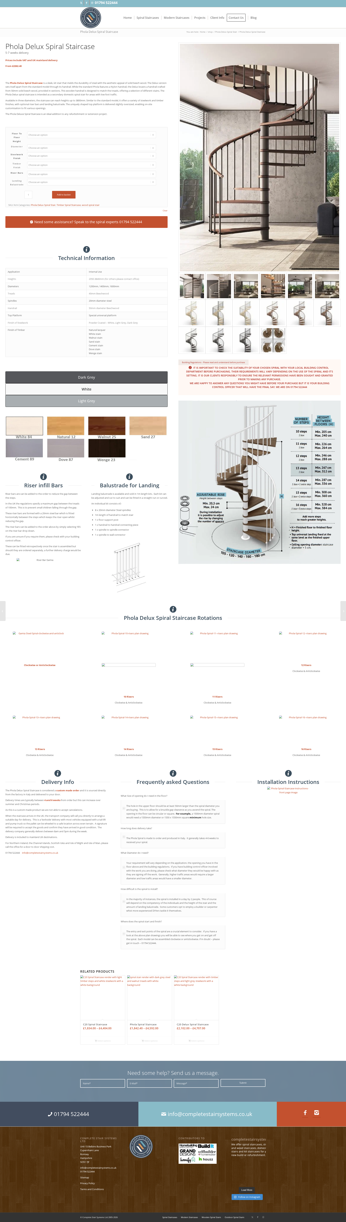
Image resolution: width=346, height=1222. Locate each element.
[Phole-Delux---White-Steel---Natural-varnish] (191, 313)
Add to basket (64, 194)
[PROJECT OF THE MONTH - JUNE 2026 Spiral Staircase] (247, 1172)
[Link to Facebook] (86, 2)
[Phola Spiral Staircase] (343, 611)
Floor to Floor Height (17, 137)
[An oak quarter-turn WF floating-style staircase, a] (260, 1172)
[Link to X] (81, 2)
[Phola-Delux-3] (246, 286)
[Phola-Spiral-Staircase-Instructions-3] (288, 814)
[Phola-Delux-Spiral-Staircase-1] (327, 286)
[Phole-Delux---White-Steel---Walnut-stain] (273, 313)
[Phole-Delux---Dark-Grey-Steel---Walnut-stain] (327, 313)
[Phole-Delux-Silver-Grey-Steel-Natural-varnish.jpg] (246, 313)
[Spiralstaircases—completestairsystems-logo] (90, 17)
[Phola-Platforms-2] (273, 340)
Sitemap (84, 1177)
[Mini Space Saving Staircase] (3, 611)
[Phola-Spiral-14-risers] (129, 730)
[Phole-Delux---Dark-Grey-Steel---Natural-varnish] (218, 313)
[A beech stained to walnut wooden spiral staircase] (233, 1164)
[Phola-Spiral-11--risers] (217, 646)
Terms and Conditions (92, 1189)
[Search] (262, 17)
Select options (104, 1040)
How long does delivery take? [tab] (136, 828)
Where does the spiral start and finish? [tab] (141, 921)
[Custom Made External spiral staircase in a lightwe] (233, 1181)
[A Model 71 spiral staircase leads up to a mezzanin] (260, 1181)
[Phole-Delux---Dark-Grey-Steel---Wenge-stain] (246, 340)
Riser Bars (17, 172)
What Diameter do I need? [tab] (135, 852)
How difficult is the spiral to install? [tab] (139, 889)
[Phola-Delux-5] (300, 286)
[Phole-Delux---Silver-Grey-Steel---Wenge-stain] (218, 340)
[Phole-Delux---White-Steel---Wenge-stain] (191, 340)
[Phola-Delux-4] (273, 286)
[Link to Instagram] (92, 2)
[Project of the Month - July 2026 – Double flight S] (260, 1164)
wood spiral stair (90, 205)
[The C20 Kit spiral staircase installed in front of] (233, 1172)
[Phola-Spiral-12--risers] (306, 646)
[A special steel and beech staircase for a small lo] (247, 1164)
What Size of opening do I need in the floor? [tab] (144, 795)
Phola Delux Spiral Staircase (99, 32)
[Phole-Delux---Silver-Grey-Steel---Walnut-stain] (300, 313)
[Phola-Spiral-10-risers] (129, 646)
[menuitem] (127, 17)
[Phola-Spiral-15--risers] (217, 730)
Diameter (17, 146)
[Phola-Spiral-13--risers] (40, 730)
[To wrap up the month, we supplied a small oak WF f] (247, 1181)
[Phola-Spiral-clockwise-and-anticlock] (40, 646)
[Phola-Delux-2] (218, 286)
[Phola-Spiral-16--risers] (306, 730)
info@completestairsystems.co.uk (40, 852)
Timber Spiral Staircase (69, 205)
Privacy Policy (87, 1183)
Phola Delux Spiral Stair (43, 205)
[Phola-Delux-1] (259, 157)
